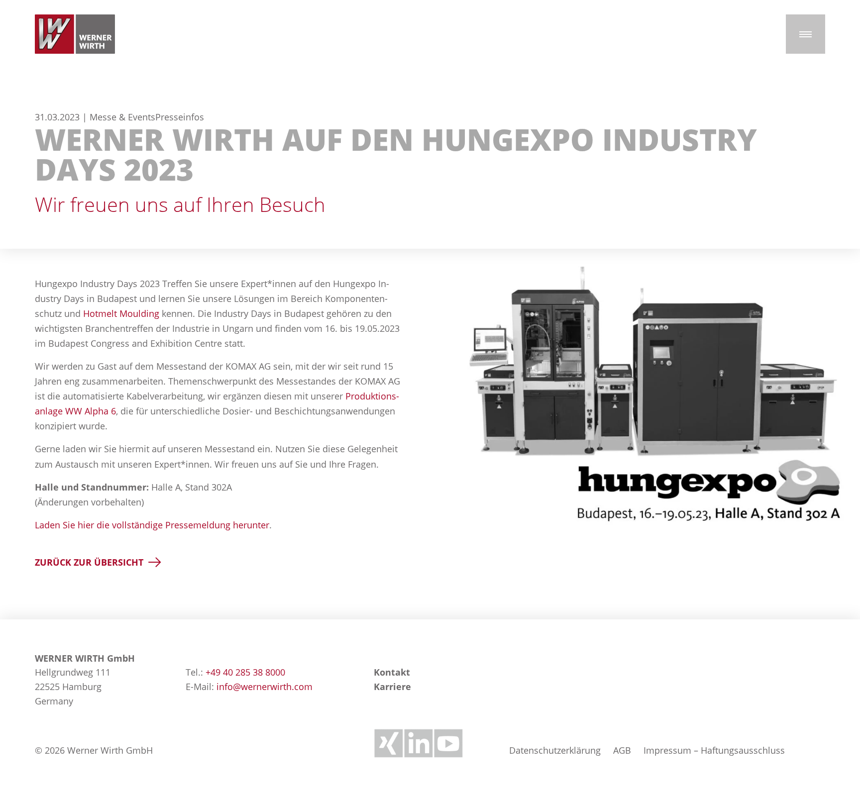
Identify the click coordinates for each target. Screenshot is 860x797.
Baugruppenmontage (410, 256)
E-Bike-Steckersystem (74, 256)
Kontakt (392, 672)
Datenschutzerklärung (555, 750)
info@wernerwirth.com (264, 687)
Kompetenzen (731, 256)
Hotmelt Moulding (121, 313)
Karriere (392, 687)
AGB (622, 750)
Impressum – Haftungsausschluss (714, 750)
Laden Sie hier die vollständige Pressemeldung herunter (152, 525)
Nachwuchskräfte (570, 256)
